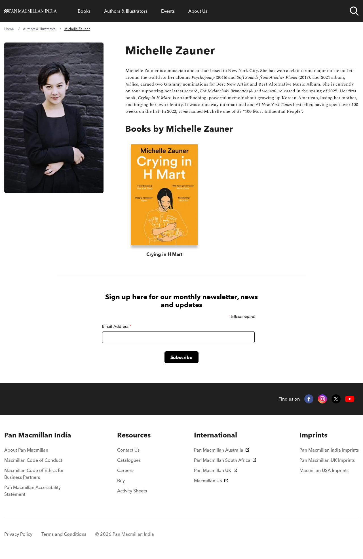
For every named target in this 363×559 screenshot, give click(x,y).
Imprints (313, 435)
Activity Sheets (132, 491)
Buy (121, 480)
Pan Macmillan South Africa (222, 460)
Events (168, 11)
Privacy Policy (18, 534)
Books (84, 11)
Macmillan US (208, 480)
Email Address (116, 326)
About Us (197, 11)
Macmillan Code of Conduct (33, 460)
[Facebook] (308, 398)
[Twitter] (336, 398)
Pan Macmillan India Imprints (329, 450)
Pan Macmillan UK (212, 470)
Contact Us (128, 450)
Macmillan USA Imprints (324, 470)
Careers (125, 470)
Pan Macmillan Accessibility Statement (32, 490)
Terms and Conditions (63, 534)
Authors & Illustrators (125, 11)
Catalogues (129, 460)
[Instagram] (322, 398)
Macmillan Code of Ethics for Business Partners (34, 473)
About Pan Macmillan (26, 450)
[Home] (30, 11)
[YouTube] (349, 399)
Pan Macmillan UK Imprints (327, 460)
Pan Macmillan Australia (218, 450)
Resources (134, 435)
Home (9, 29)
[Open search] (354, 11)
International (215, 435)
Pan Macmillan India (37, 435)
